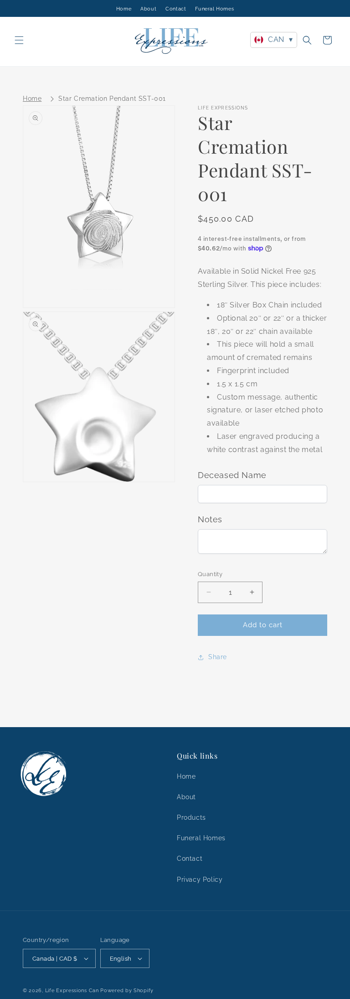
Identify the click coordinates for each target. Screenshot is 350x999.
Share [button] (217, 657)
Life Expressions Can (72, 991)
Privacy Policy (199, 879)
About (148, 9)
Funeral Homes (214, 9)
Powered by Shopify (127, 991)
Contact (175, 9)
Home (123, 9)
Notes (210, 519)
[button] (19, 40)
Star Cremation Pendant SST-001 (112, 98)
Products (191, 817)
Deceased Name (232, 475)
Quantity (210, 574)
